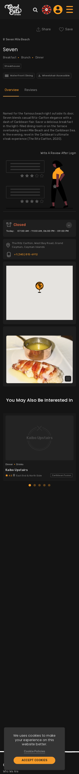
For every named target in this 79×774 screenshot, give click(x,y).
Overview (12, 90)
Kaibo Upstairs (16, 470)
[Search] (35, 9)
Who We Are (10, 771)
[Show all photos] (68, 379)
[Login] (58, 9)
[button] (39, 287)
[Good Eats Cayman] (13, 9)
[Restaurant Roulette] (46, 9)
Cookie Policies (34, 751)
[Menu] (70, 13)
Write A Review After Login (58, 153)
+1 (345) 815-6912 (25, 254)
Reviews (31, 90)
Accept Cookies (34, 760)
